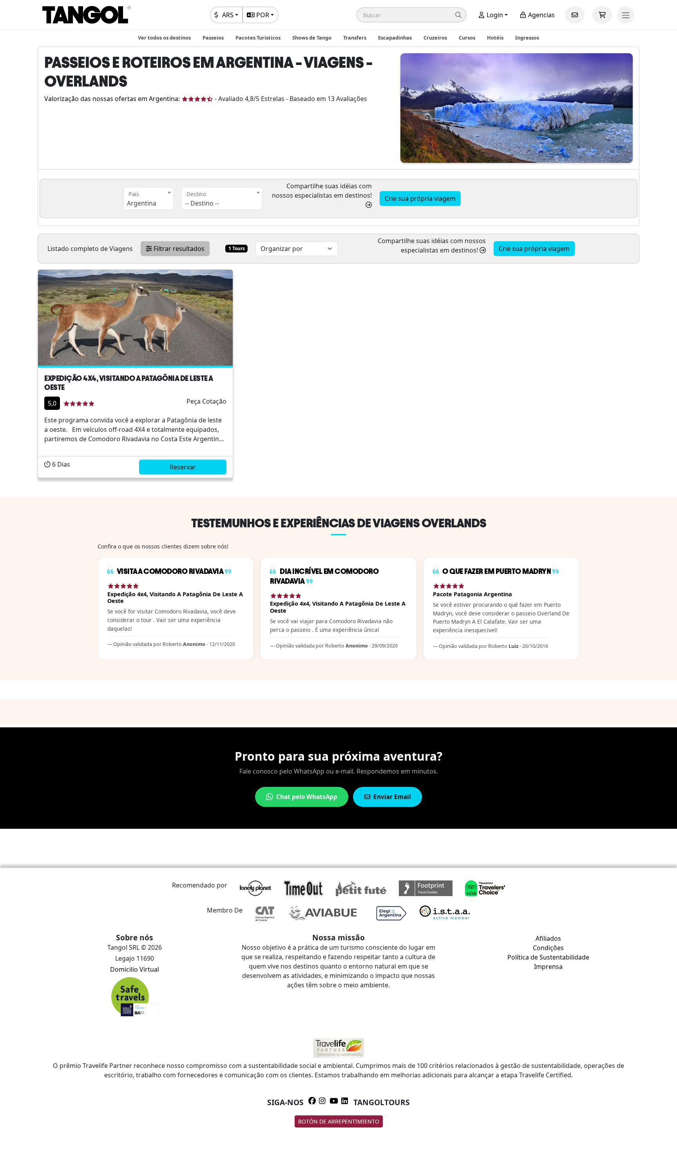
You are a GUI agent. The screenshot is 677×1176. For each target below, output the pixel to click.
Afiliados (548, 938)
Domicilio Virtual (134, 969)
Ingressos (527, 37)
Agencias (541, 15)
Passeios (213, 37)
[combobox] (148, 198)
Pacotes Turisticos (258, 37)
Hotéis (495, 37)
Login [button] (494, 15)
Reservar (183, 467)
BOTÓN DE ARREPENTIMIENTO (338, 1121)
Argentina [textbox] (141, 203)
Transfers (354, 37)
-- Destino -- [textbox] (202, 203)
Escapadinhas (395, 37)
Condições (548, 947)
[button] (411, 14)
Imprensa (548, 966)
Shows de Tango (311, 37)
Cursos (467, 37)
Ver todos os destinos (164, 37)
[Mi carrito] (602, 14)
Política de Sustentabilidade (548, 957)
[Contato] (575, 14)
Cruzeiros (435, 37)
